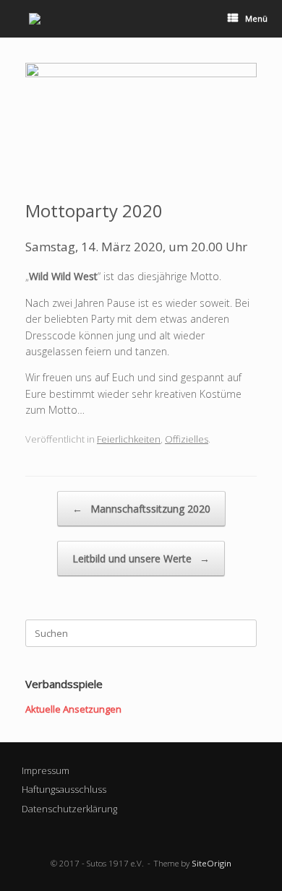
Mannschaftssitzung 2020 (141, 509)
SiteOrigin (211, 863)
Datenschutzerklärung (69, 808)
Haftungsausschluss (64, 789)
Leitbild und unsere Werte (141, 558)
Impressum (45, 770)
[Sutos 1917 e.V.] (34, 19)
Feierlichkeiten (129, 439)
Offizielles (186, 439)
